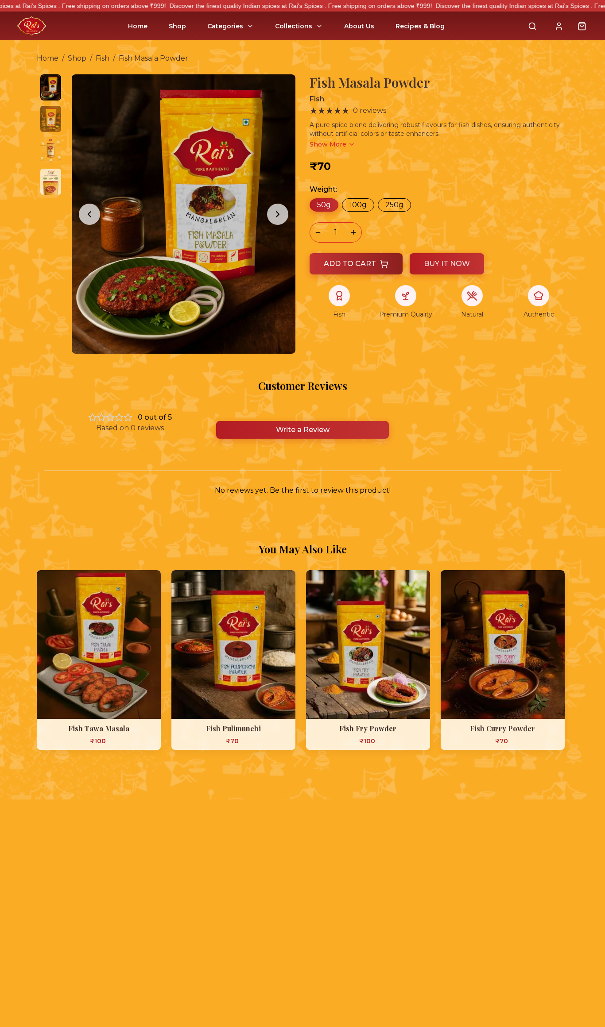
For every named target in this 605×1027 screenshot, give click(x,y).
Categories (225, 26)
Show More (328, 144)
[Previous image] (89, 214)
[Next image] (277, 214)
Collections (293, 26)
